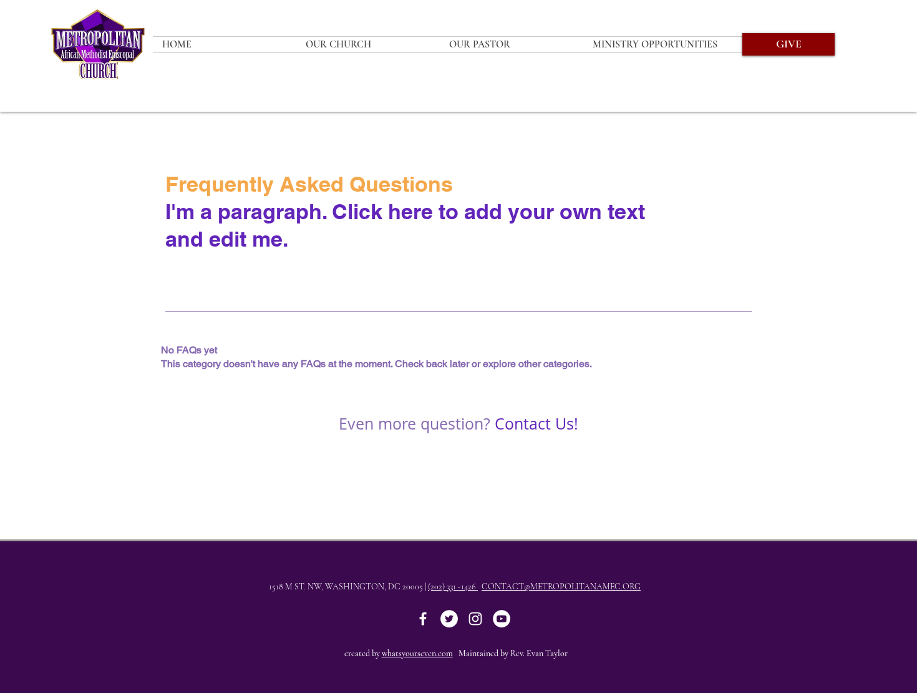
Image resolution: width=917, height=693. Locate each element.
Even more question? (414, 423)
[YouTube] (501, 618)
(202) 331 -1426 (453, 586)
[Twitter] (449, 618)
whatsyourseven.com (417, 653)
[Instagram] (475, 618)
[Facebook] (423, 618)
